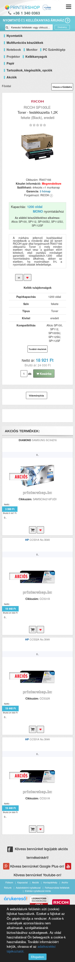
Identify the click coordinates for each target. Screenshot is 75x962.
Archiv (65, 882)
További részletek (37, 349)
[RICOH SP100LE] (37, 146)
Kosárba (45, 374)
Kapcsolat (22, 882)
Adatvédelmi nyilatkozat (28, 887)
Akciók (35, 882)
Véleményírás (36, 395)
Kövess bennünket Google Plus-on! (37, 866)
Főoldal (6, 86)
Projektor (13, 56)
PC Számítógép (54, 49)
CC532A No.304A (40, 639)
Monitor (32, 49)
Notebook (14, 49)
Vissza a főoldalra (62, 87)
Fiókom (9, 882)
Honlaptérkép (50, 882)
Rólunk (8, 887)
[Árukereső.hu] (15, 900)
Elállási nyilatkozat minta (38, 890)
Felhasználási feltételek (57, 887)
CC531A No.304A (40, 540)
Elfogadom (37, 957)
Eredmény (62, 27)
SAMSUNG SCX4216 (44, 440)
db (30, 374)
